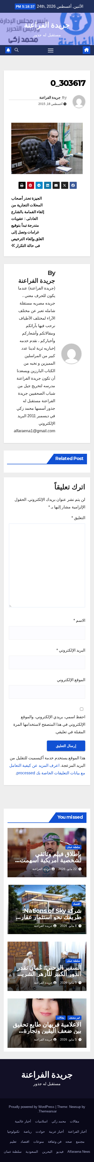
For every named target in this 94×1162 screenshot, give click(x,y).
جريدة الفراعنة (47, 25)
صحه (68, 1141)
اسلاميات (41, 1121)
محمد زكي (59, 1121)
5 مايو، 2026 (68, 982)
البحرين (47, 1151)
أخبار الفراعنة (77, 1131)
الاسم (79, 620)
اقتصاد (76, 904)
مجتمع (80, 1141)
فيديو (59, 1151)
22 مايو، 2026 (67, 869)
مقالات (60, 1017)
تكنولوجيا (13, 1131)
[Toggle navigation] (50, 50)
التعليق (78, 518)
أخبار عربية (56, 1131)
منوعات (38, 1141)
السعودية (32, 1151)
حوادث (40, 1131)
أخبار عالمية (23, 1121)
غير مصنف (74, 1017)
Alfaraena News (78, 1151)
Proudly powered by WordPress (32, 1107)
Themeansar (48, 1111)
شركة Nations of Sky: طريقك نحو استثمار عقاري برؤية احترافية (48, 917)
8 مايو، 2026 (68, 926)
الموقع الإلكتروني (71, 680)
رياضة (28, 1131)
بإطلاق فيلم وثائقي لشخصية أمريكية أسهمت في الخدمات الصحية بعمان (48, 860)
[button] (17, 50)
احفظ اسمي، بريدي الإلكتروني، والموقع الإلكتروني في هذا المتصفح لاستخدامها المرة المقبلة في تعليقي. (49, 724)
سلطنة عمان (73, 847)
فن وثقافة (54, 1141)
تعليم (13, 1141)
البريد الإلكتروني (70, 650)
